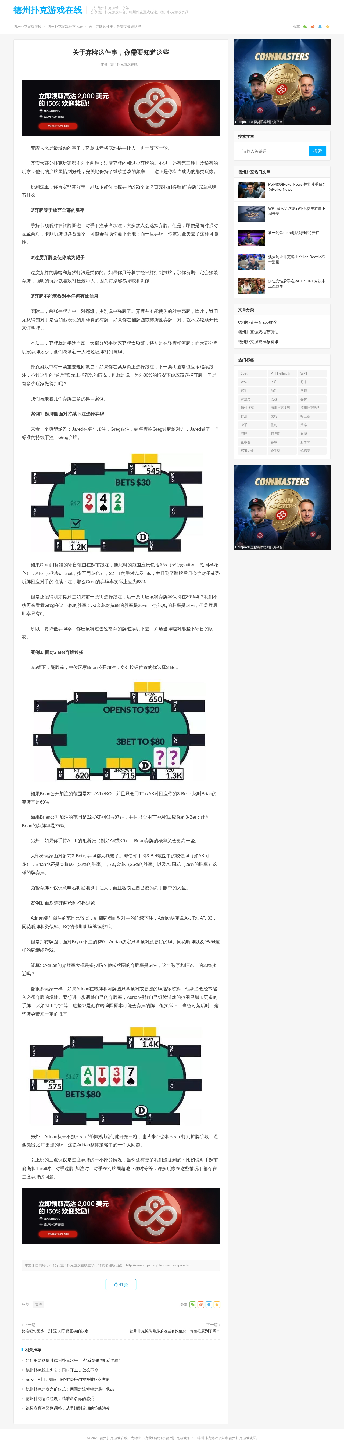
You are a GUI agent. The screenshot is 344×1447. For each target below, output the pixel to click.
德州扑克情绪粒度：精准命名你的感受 (60, 1398)
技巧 (274, 416)
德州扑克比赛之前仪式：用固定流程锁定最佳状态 (70, 1389)
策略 (303, 425)
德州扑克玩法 (310, 408)
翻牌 (244, 433)
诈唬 (303, 433)
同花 (303, 391)
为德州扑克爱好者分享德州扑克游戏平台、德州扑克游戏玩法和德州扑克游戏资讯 (194, 1438)
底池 (274, 399)
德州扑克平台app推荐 (257, 322)
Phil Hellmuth (280, 373)
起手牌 (305, 442)
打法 (244, 416)
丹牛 (303, 382)
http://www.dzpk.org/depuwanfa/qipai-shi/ (157, 1265)
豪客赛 (245, 442)
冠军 (244, 391)
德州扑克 (247, 408)
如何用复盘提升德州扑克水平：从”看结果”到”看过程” (73, 1360)
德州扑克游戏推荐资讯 (258, 341)
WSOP (245, 382)
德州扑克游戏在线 (47, 10)
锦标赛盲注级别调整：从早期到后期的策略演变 (68, 1408)
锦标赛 (305, 451)
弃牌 (38, 1304)
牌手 (244, 425)
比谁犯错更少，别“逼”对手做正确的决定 (55, 1331)
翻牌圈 (275, 433)
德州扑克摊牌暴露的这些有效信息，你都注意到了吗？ (175, 1331)
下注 (274, 382)
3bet (244, 373)
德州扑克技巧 (280, 408)
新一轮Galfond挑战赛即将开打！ (295, 233)
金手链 (275, 451)
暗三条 (305, 416)
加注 (274, 391)
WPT (303, 373)
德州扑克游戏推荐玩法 (65, 26)
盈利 (274, 425)
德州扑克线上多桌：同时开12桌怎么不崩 (62, 1370)
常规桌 (245, 399)
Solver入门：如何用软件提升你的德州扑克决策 (67, 1379)
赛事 (274, 442)
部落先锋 (247, 451)
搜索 (317, 151)
